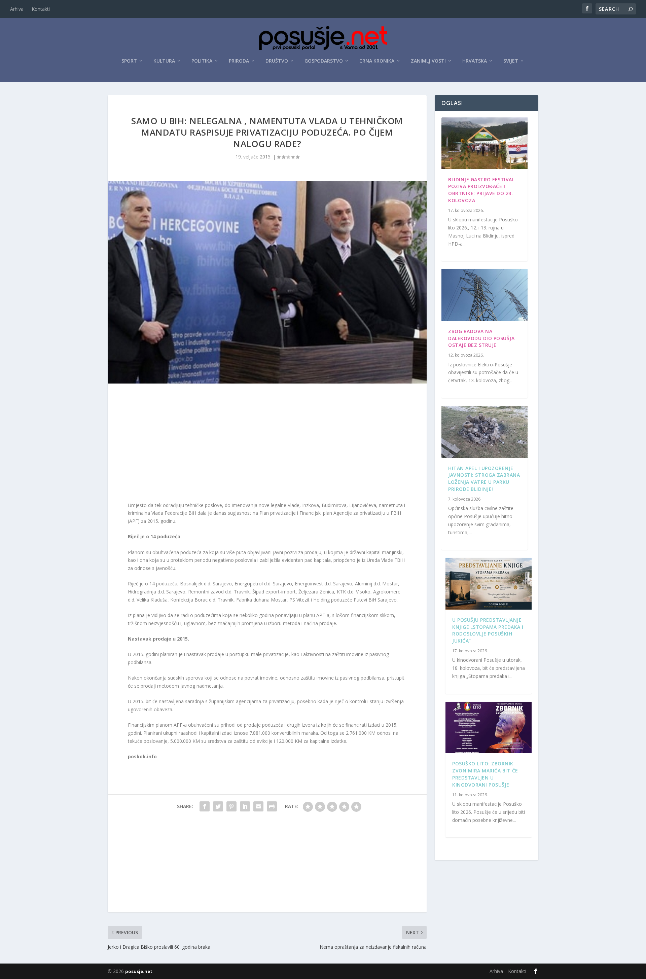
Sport (129, 61)
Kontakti (41, 9)
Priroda (239, 61)
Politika (201, 61)
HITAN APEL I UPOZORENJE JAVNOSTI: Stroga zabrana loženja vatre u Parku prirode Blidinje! (484, 478)
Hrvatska (474, 61)
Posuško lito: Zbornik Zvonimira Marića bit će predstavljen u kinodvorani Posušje (485, 774)
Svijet (510, 61)
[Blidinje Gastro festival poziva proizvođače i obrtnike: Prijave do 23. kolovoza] (484, 143)
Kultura (164, 61)
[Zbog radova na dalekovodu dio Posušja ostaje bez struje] (484, 295)
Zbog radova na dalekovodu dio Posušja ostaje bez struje (481, 338)
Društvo (276, 61)
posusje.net (138, 971)
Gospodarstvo (323, 61)
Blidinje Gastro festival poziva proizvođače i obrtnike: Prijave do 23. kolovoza (481, 190)
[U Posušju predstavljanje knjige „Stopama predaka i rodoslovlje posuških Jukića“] (488, 584)
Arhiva (17, 9)
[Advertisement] (267, 444)
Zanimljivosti (428, 61)
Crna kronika (376, 61)
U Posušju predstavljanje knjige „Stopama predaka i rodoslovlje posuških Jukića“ (488, 630)
